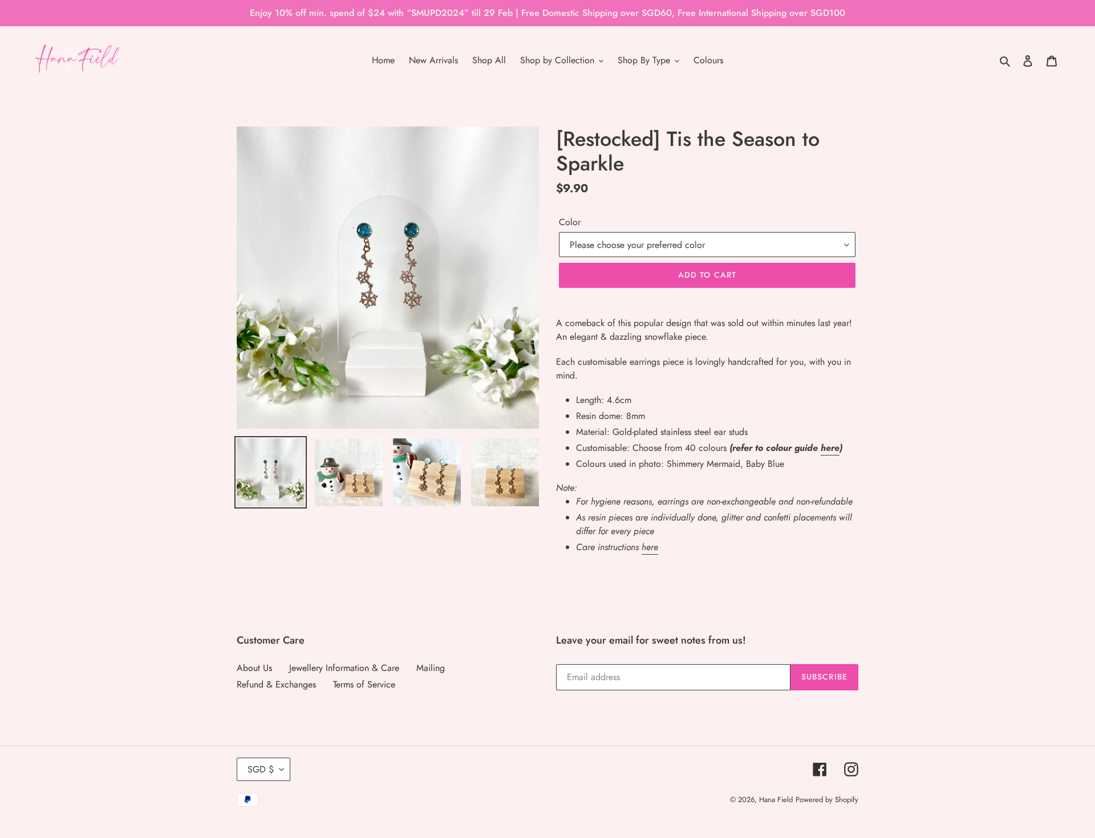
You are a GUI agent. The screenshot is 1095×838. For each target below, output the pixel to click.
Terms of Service (364, 684)
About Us (254, 667)
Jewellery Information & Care (344, 667)
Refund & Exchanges (276, 684)
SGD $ (261, 769)
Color (570, 222)
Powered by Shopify (827, 799)
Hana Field (776, 799)
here (830, 447)
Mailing (430, 667)
